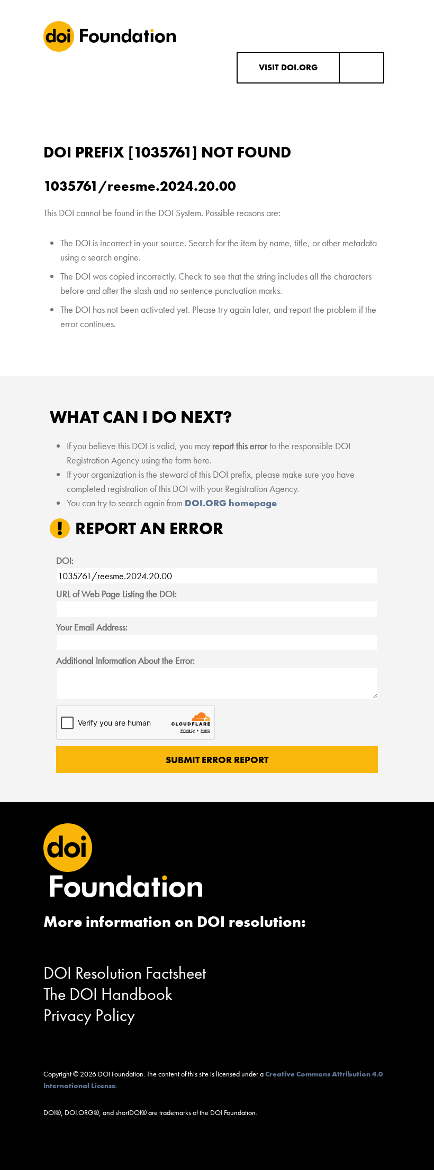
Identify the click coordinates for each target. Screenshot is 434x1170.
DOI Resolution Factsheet (124, 973)
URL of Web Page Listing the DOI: (116, 594)
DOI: (65, 560)
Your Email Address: (92, 627)
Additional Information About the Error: (125, 660)
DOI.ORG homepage (231, 503)
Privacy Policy (89, 1015)
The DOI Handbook (108, 994)
